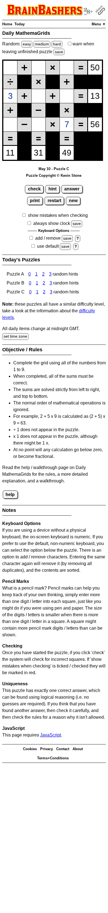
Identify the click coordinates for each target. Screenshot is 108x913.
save (59, 52)
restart (54, 200)
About (78, 749)
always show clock (51, 223)
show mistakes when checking (58, 215)
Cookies (30, 749)
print (35, 200)
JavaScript (50, 735)
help (10, 494)
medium (42, 44)
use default (48, 246)
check (34, 188)
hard (57, 44)
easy (27, 44)
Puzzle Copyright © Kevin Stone (53, 175)
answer (71, 188)
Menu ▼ (99, 24)
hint (52, 188)
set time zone (15, 336)
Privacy (46, 749)
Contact (62, 749)
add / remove (48, 238)
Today (19, 24)
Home (7, 24)
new (73, 200)
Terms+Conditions (53, 758)
